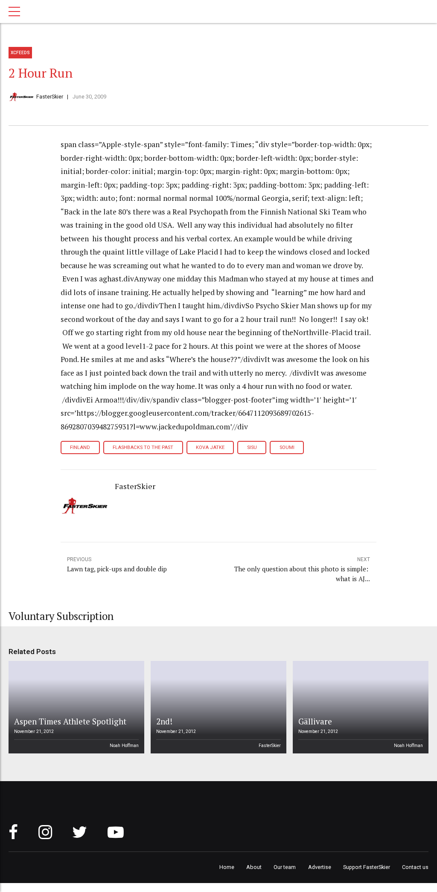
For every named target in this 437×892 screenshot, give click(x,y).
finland (80, 447)
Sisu (252, 447)
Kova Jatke (210, 447)
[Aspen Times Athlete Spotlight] (75, 707)
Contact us (415, 867)
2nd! (164, 721)
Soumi (287, 447)
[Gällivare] (359, 707)
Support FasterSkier (366, 867)
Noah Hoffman (124, 745)
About (254, 867)
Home (226, 867)
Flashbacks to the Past (143, 447)
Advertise (319, 867)
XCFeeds (20, 52)
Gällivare (315, 721)
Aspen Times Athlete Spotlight (70, 721)
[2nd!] (217, 707)
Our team (285, 867)
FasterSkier (49, 96)
